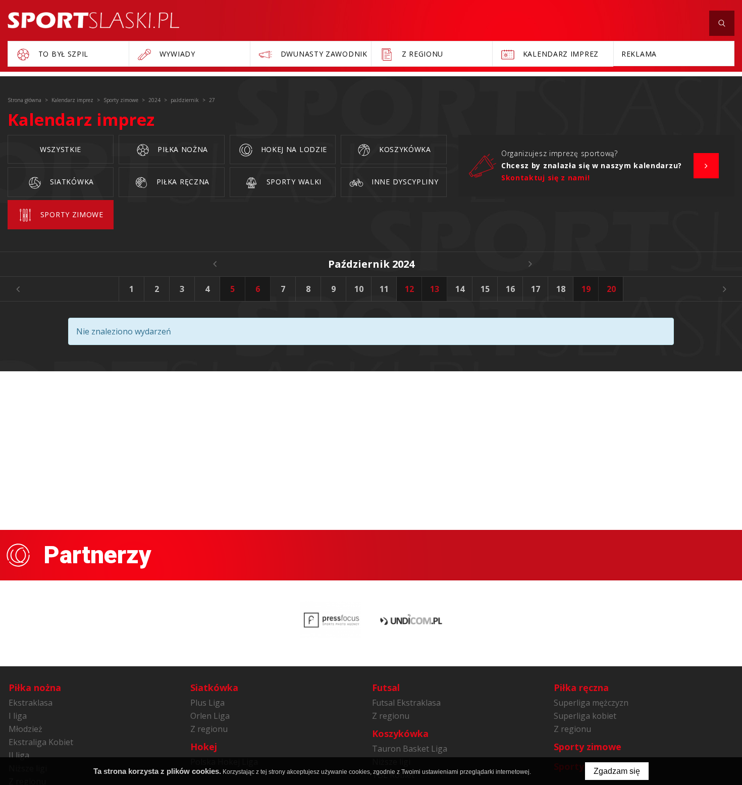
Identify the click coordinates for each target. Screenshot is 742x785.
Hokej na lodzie (292, 149)
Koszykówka (404, 149)
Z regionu (209, 728)
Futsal (386, 687)
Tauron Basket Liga (409, 748)
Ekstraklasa (30, 702)
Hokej (203, 747)
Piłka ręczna (181, 181)
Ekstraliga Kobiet (41, 742)
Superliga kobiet (585, 715)
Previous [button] (18, 289)
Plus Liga (207, 702)
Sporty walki (293, 181)
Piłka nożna (181, 149)
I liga (18, 715)
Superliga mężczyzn (591, 702)
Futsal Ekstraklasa (406, 702)
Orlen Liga (210, 715)
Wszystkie (60, 149)
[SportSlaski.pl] (93, 20)
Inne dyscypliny (403, 181)
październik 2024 (371, 264)
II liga (19, 755)
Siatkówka (70, 181)
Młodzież (25, 728)
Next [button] (724, 289)
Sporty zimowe (70, 214)
